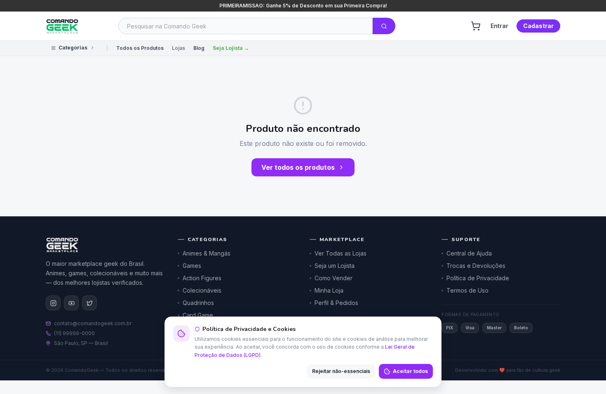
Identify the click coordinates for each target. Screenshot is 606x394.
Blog (198, 48)
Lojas (178, 48)
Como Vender (333, 277)
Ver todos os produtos (298, 167)
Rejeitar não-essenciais (341, 371)
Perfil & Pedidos (336, 302)
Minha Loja (329, 290)
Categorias (73, 48)
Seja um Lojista (335, 265)
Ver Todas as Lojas (340, 253)
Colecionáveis (202, 290)
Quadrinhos (198, 302)
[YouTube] (71, 303)
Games (192, 265)
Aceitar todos (410, 371)
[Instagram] (53, 303)
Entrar (499, 25)
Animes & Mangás (206, 253)
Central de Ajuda (469, 253)
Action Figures (202, 277)
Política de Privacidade (477, 277)
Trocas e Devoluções (475, 265)
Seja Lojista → (231, 48)
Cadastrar (538, 25)
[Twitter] (89, 303)
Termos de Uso (467, 290)
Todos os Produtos (140, 48)
